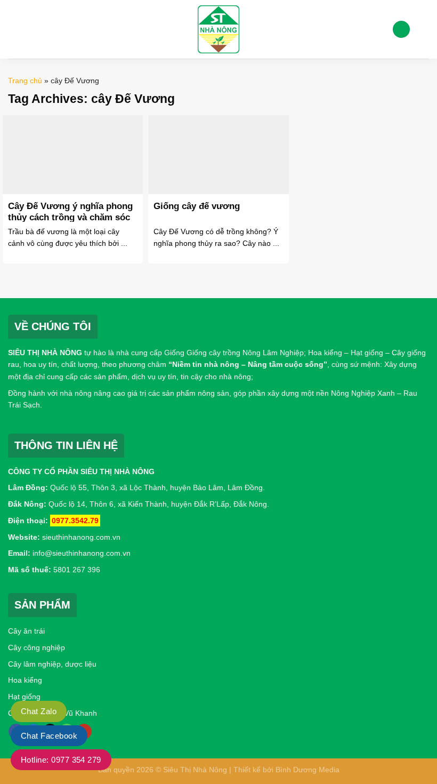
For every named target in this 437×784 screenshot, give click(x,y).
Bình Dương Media (307, 769)
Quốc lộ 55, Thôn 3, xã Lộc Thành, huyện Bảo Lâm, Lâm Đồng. (157, 487)
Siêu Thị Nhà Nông (195, 769)
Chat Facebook (49, 735)
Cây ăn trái (26, 631)
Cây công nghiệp (36, 647)
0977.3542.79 (75, 520)
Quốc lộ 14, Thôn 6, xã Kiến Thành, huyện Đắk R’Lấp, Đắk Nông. (157, 504)
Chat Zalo (38, 711)
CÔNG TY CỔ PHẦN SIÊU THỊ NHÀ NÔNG (81, 471)
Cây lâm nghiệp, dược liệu (52, 664)
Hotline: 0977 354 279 (61, 759)
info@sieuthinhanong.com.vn (82, 553)
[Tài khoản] (401, 29)
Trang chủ (25, 80)
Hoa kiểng (25, 680)
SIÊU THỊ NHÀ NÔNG (45, 352)
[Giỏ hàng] (423, 29)
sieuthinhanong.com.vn (81, 537)
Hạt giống (24, 696)
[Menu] (14, 29)
